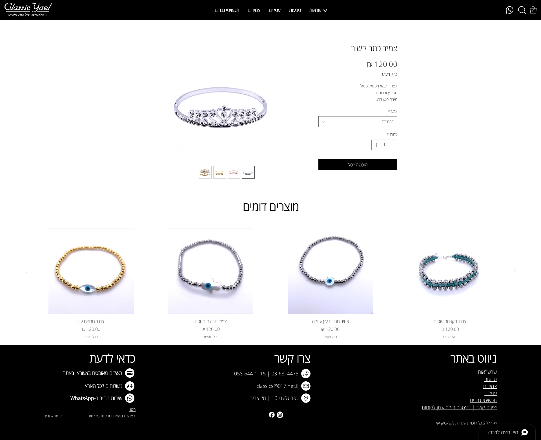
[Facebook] (272, 415)
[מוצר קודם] (515, 270)
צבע (392, 111)
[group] (270, 284)
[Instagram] (280, 415)
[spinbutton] (384, 145)
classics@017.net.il (277, 385)
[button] (533, 10)
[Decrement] (392, 145)
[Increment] (375, 145)
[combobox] (357, 121)
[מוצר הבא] (26, 270)
